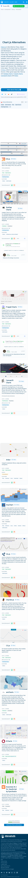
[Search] (24, 2)
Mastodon (11, 855)
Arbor (16, 75)
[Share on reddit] (8, 94)
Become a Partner (5, 867)
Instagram (3, 856)
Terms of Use (4, 861)
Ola (10, 843)
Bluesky (16, 855)
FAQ (2, 859)
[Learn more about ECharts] (3, 741)
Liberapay (16, 857)
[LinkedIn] (17, 872)
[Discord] (1, 872)
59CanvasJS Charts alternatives (8, 395)
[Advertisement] (14, 25)
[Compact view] (23, 102)
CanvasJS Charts (6, 75)
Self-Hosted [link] (8, 104)
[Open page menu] (26, 2)
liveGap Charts (8, 74)
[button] (13, 159)
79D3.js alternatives (6, 167)
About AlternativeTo (5, 866)
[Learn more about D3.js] (3, 159)
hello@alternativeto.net (6, 853)
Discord (17, 853)
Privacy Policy (4, 862)
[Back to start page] (2, 2)
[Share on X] (5, 94)
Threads (20, 855)
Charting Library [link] (4, 106)
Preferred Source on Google (7, 869)
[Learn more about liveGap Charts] (3, 207)
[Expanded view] (22, 102)
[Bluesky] (9, 872)
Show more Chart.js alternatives (14, 825)
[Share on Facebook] (2, 94)
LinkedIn (9, 856)
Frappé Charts (18, 74)
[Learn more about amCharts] (3, 692)
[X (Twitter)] (4, 872)
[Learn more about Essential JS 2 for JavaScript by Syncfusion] (3, 787)
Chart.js (3, 47)
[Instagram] (14, 872)
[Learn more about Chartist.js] (3, 600)
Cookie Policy (4, 864)
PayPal (21, 857)
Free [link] (13, 104)
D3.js (3, 70)
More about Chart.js (13, 90)
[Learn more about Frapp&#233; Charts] (3, 307)
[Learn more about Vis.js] (3, 554)
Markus (15, 843)
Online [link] (2, 104)
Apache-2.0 (13, 756)
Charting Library (5, 176)
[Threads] (12, 872)
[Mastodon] (6, 872)
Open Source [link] (18, 104)
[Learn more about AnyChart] (3, 505)
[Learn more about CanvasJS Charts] (3, 380)
